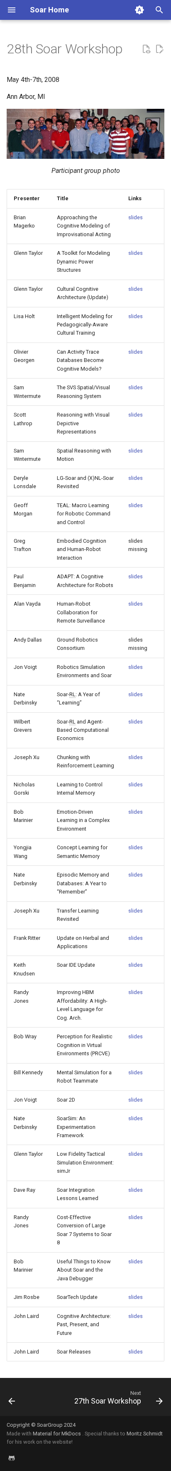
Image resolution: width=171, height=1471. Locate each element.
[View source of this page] (146, 49)
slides (135, 217)
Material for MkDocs (57, 1433)
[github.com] (11, 1457)
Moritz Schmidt (145, 1433)
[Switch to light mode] (139, 10)
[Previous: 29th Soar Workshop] (12, 1399)
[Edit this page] (159, 49)
